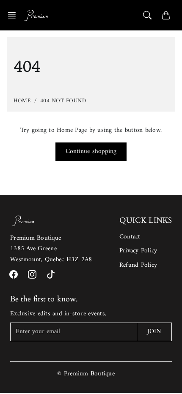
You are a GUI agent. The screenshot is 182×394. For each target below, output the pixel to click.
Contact (130, 237)
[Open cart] (166, 15)
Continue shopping (91, 151)
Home (22, 101)
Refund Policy (138, 265)
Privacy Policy (138, 251)
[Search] (147, 15)
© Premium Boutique (86, 374)
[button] (14, 15)
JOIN (154, 331)
